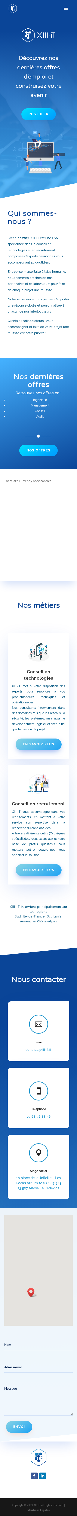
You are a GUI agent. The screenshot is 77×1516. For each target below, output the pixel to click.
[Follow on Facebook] (34, 1476)
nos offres (38, 450)
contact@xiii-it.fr (38, 1050)
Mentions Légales (38, 1510)
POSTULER (39, 114)
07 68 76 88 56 (39, 1116)
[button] (32, 1292)
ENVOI (19, 1427)
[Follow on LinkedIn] (42, 1476)
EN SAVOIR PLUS (38, 744)
